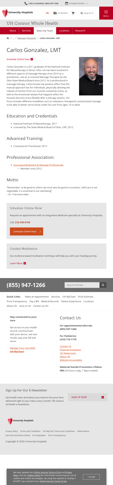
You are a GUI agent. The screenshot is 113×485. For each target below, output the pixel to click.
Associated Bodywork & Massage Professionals (39, 165)
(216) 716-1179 (68, 339)
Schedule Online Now (18, 59)
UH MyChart (62, 13)
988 (62, 370)
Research (80, 30)
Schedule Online (76, 3)
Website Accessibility (71, 360)
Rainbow (47, 13)
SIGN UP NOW (79, 397)
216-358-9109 (22, 222)
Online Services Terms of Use (47, 472)
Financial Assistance (70, 349)
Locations (64, 30)
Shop (73, 13)
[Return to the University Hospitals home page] (17, 13)
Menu (106, 16)
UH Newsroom (68, 353)
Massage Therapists (27, 38)
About (13, 30)
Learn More (16, 263)
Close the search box (97, 13)
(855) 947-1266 (26, 285)
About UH (65, 356)
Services (26, 30)
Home (8, 38)
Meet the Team (45, 30)
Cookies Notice (34, 475)
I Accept (91, 476)
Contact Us (65, 346)
